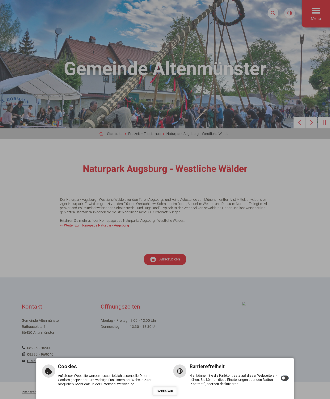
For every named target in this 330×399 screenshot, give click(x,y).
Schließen (165, 391)
